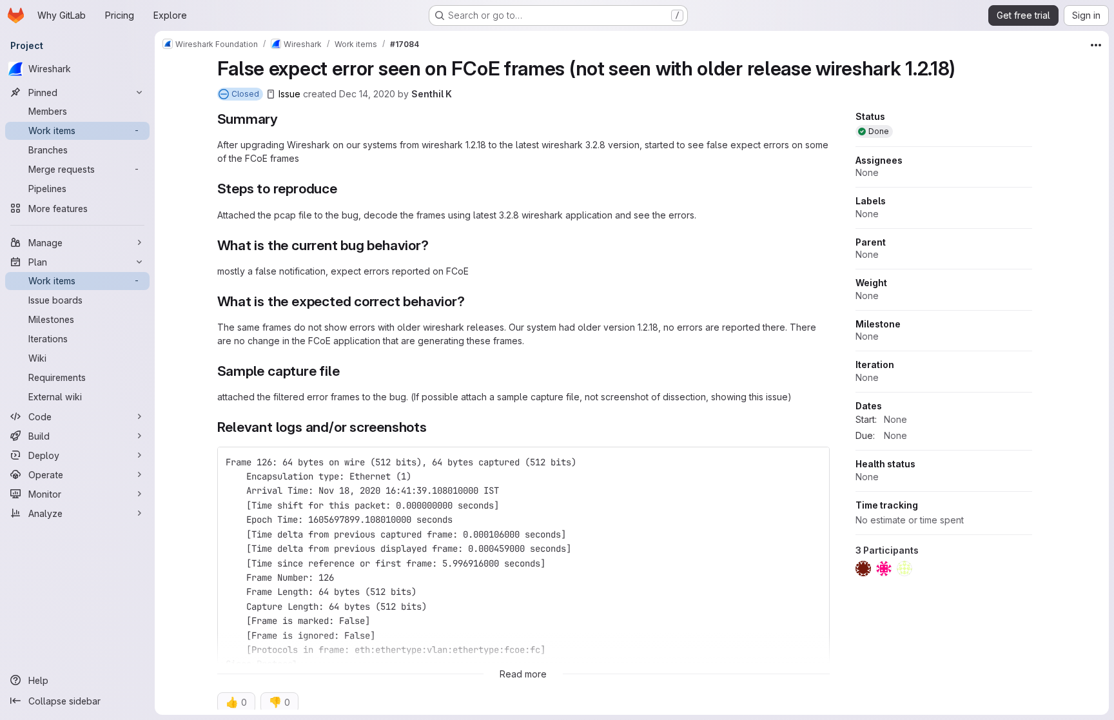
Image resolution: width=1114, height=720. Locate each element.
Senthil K (431, 93)
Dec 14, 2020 (367, 93)
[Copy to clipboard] (814, 462)
